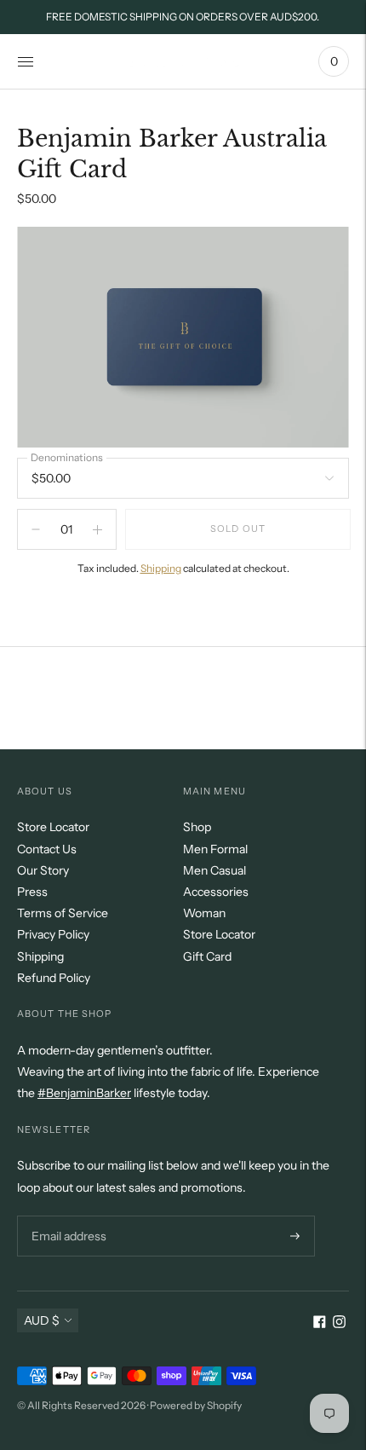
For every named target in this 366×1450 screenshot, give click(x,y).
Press (32, 891)
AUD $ (42, 1320)
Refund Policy (53, 977)
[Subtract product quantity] (97, 529)
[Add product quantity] (36, 529)
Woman (204, 913)
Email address (67, 1215)
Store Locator (53, 827)
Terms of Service (62, 913)
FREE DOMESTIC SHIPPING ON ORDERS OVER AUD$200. (182, 16)
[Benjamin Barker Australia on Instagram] (339, 1324)
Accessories (216, 891)
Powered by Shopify (196, 1405)
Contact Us (47, 849)
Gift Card (207, 956)
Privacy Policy (53, 934)
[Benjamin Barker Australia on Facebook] (319, 1324)
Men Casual (214, 870)
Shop (197, 827)
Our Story (43, 870)
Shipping (160, 568)
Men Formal (215, 849)
